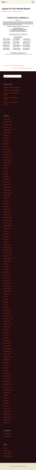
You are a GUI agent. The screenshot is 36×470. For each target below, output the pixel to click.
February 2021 (7, 182)
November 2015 (7, 351)
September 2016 (7, 324)
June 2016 (6, 332)
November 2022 (7, 124)
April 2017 (6, 305)
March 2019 (6, 242)
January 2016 (6, 346)
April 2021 (6, 176)
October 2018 (7, 255)
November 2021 (7, 157)
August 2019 (6, 228)
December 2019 (7, 217)
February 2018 (7, 277)
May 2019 (5, 236)
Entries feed (6, 450)
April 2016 (6, 337)
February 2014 (7, 409)
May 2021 (5, 173)
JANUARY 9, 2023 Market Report (11, 90)
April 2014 (6, 403)
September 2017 (7, 291)
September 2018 (7, 258)
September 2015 (7, 357)
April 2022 (6, 143)
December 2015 (7, 348)
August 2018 (6, 261)
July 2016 (5, 329)
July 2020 (5, 198)
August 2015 (6, 359)
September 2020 (7, 193)
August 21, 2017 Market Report (23, 68)
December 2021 (7, 154)
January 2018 (6, 280)
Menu (3, 2)
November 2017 (7, 286)
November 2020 (7, 187)
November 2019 (7, 220)
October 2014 (7, 387)
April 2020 (6, 206)
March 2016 (6, 340)
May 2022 (5, 141)
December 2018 (7, 250)
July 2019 (5, 231)
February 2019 (7, 245)
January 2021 (6, 184)
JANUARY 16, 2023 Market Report (12, 87)
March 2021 (6, 179)
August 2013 (6, 422)
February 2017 (7, 310)
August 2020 (6, 195)
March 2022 (6, 146)
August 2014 (6, 392)
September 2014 (7, 389)
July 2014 (5, 395)
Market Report (18, 11)
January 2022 (6, 152)
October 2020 (7, 190)
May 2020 (5, 204)
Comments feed (7, 453)
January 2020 (6, 214)
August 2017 (6, 294)
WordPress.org (7, 456)
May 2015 (5, 368)
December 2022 (7, 122)
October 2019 (7, 223)
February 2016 (7, 343)
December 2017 (7, 283)
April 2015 (6, 370)
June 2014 (6, 398)
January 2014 (6, 411)
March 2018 (6, 275)
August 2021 (6, 165)
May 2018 (5, 269)
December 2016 (7, 316)
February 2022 (7, 149)
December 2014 (7, 381)
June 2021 (6, 171)
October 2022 (7, 127)
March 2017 (6, 307)
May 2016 (5, 335)
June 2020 (6, 201)
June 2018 (6, 266)
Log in (5, 448)
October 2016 (7, 321)
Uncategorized (7, 436)
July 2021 (5, 168)
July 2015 (5, 362)
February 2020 (7, 212)
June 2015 (6, 365)
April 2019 (6, 239)
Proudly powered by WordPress (18, 466)
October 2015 (7, 354)
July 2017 (5, 296)
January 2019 (6, 247)
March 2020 (6, 209)
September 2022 (7, 130)
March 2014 (6, 406)
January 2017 (6, 313)
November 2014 (7, 384)
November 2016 (7, 318)
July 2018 (5, 264)
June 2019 (6, 234)
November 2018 (7, 253)
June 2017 (6, 299)
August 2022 (6, 132)
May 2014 (5, 400)
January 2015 (6, 379)
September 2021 (7, 163)
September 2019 (7, 225)
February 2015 (7, 376)
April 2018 (6, 272)
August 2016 (6, 327)
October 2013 (7, 420)
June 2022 (6, 138)
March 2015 (6, 373)
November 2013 (7, 417)
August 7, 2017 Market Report (13, 65)
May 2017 (5, 302)
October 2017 (7, 288)
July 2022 (5, 135)
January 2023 (6, 119)
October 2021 (7, 160)
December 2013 (7, 414)
